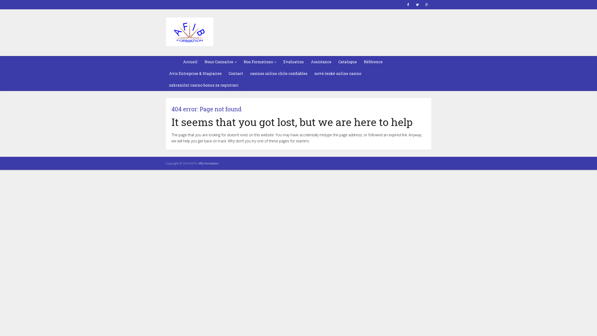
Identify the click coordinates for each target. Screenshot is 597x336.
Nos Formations (258, 61)
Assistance (321, 61)
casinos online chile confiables (278, 73)
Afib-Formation (208, 163)
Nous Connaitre (219, 61)
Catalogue (347, 61)
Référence (373, 61)
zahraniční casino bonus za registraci (204, 85)
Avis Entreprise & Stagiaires (195, 73)
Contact (236, 73)
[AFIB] (189, 32)
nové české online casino (337, 73)
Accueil (190, 61)
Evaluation (293, 61)
